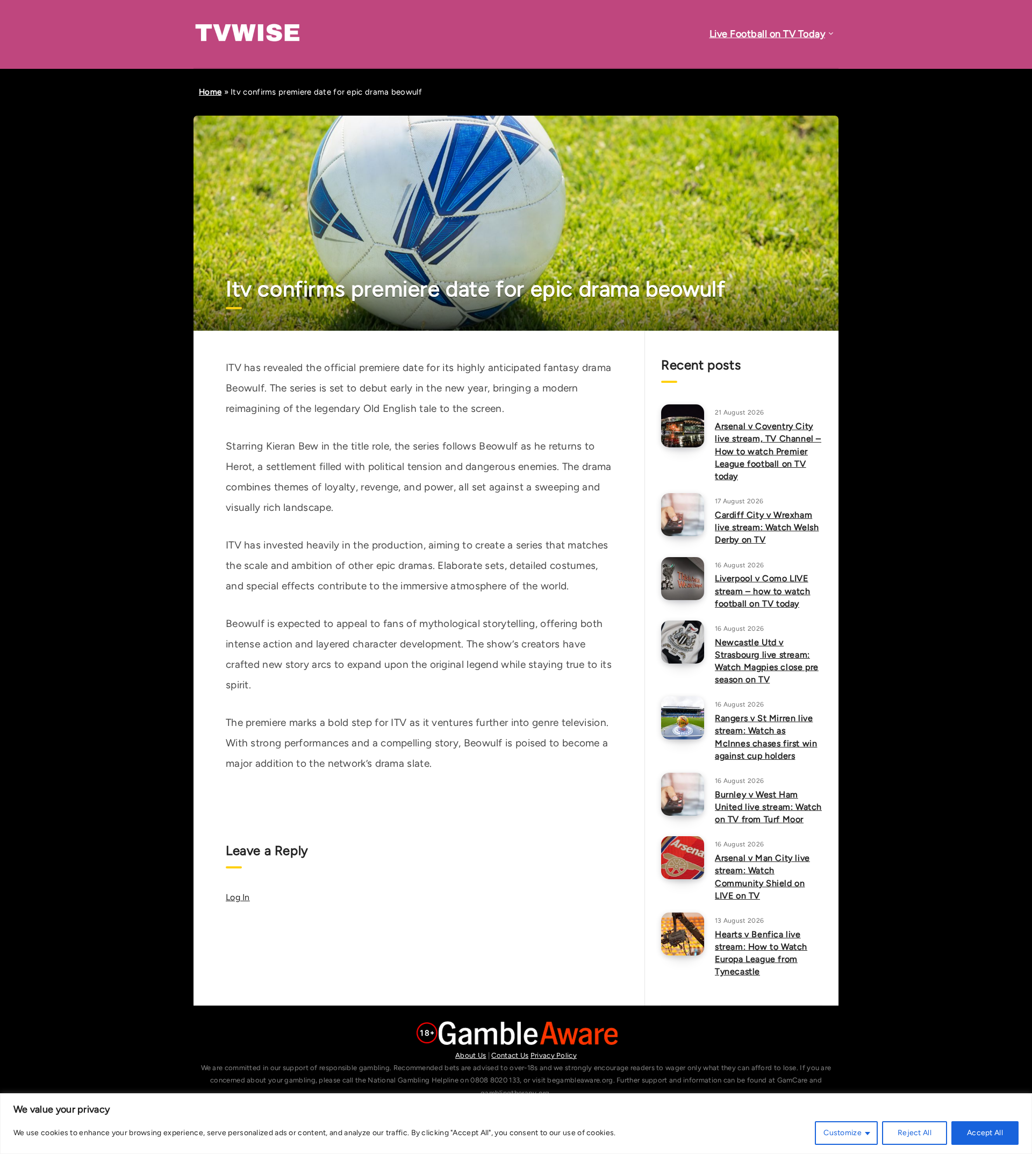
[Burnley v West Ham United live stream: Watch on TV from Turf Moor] (682, 794)
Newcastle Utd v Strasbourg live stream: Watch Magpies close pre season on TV (767, 661)
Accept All (985, 1132)
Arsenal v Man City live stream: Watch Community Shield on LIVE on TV (762, 877)
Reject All (914, 1132)
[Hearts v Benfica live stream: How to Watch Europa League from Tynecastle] (682, 934)
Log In (238, 897)
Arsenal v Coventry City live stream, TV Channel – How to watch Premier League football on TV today (768, 451)
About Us (470, 1055)
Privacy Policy (554, 1055)
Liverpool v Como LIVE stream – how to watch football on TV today (763, 590)
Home (210, 92)
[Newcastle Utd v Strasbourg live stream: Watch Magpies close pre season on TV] (682, 642)
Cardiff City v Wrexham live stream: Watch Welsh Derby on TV (767, 527)
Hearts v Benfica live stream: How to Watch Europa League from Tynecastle (761, 953)
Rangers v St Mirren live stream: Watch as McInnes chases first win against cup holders (766, 737)
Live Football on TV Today (768, 34)
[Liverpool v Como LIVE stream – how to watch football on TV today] (682, 578)
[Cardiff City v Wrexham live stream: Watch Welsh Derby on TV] (682, 514)
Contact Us (509, 1055)
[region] (516, 1123)
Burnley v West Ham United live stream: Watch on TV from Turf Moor (768, 806)
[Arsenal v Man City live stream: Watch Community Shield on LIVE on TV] (682, 857)
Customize (842, 1132)
